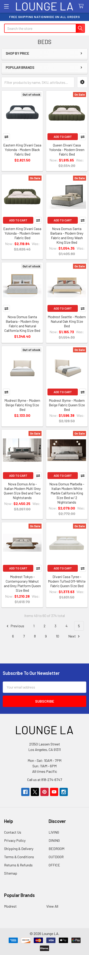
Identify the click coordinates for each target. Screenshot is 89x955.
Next (72, 636)
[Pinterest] (44, 792)
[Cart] (82, 6)
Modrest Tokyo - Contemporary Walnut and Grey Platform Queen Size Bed (22, 583)
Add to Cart (63, 136)
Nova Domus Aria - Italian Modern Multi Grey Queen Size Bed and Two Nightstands (22, 491)
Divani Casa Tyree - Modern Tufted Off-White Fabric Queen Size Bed (67, 581)
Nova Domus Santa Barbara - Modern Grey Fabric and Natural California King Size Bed (22, 324)
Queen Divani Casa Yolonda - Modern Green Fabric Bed (66, 149)
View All (52, 906)
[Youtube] (54, 792)
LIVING (54, 832)
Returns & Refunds (18, 865)
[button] (82, 82)
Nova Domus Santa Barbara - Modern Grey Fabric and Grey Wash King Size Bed (66, 235)
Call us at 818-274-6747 (44, 779)
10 (57, 636)
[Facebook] (25, 792)
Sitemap (10, 873)
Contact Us (12, 832)
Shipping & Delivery (18, 848)
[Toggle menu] (6, 6)
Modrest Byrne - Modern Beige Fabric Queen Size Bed (67, 405)
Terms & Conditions (19, 857)
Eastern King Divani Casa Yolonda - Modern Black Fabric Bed (22, 149)
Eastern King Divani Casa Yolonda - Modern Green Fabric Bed (22, 233)
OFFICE (54, 865)
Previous (17, 626)
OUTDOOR (56, 857)
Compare (6, 136)
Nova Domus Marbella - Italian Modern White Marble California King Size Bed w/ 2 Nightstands (66, 493)
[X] (35, 792)
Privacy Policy (15, 840)
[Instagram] (64, 792)
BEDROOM (56, 848)
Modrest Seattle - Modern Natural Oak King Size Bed (67, 321)
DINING (54, 840)
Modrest (10, 906)
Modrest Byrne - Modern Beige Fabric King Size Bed (22, 405)
